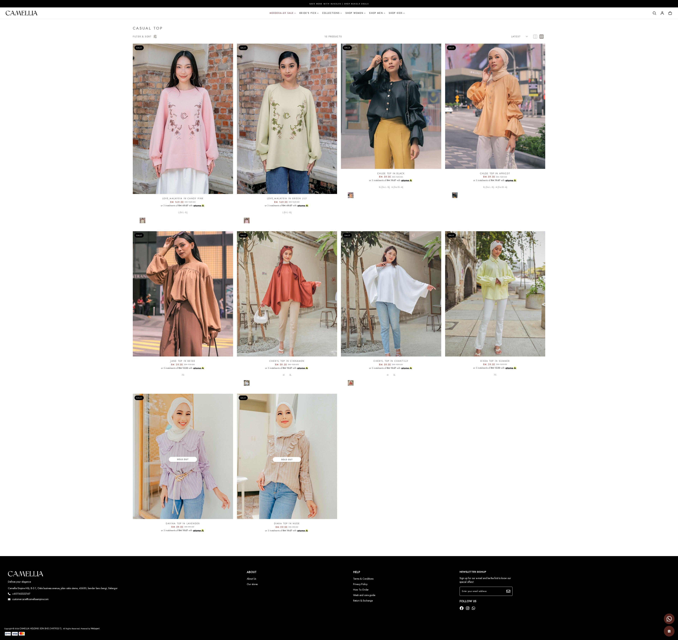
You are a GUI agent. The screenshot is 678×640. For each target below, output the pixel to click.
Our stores (252, 584)
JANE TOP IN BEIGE (182, 361)
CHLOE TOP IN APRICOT (495, 173)
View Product (46, 633)
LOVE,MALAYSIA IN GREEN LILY (287, 198)
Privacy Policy (360, 584)
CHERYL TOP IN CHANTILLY (391, 361)
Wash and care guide (364, 595)
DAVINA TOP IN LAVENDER (183, 523)
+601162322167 (21, 593)
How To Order (361, 589)
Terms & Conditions (363, 578)
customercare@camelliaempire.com (30, 599)
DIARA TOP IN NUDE (287, 523)
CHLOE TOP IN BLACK (391, 173)
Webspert (95, 628)
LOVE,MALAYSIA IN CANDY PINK (183, 198)
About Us (251, 578)
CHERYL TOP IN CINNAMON (287, 361)
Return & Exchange (363, 600)
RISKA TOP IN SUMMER (495, 361)
